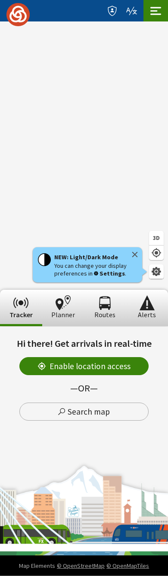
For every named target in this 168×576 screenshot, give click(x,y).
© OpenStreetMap (81, 566)
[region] (84, 155)
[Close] (135, 254)
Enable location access (90, 366)
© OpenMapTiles (127, 566)
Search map (89, 411)
